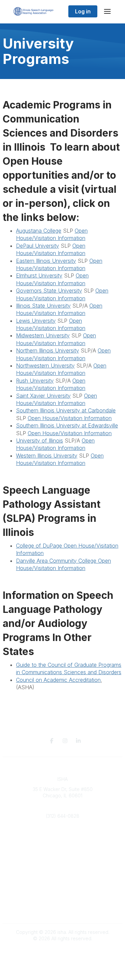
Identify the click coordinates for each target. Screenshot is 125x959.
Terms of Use (62, 909)
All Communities (63, 869)
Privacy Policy (62, 902)
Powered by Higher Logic (62, 950)
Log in (83, 11)
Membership (62, 849)
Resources (62, 843)
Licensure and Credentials (62, 836)
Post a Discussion (62, 876)
